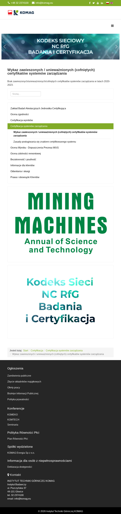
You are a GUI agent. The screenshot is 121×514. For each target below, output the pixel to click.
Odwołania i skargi (20, 171)
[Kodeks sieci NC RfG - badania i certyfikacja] (60, 301)
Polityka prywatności (18, 399)
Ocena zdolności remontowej (25, 153)
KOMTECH (13, 419)
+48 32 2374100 (19, 2)
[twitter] (94, 3)
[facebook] (89, 3)
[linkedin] (102, 3)
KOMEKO (12, 414)
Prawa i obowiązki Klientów (24, 177)
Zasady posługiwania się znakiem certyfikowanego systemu (44, 141)
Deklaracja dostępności (19, 467)
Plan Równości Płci (17, 438)
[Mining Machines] (60, 223)
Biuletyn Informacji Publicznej (22, 393)
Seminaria (12, 424)
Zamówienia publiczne (19, 375)
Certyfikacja (37, 350)
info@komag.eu (44, 2)
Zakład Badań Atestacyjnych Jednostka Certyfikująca (38, 108)
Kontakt (15, 474)
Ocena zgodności (19, 114)
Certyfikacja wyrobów (21, 120)
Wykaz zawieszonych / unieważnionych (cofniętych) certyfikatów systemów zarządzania (55, 134)
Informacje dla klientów (22, 165)
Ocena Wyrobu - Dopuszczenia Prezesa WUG (34, 147)
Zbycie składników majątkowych (24, 381)
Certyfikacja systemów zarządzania (28, 126)
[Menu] (112, 25)
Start (25, 350)
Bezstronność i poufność (23, 159)
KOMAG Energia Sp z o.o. (21, 453)
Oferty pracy (13, 387)
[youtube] (98, 3)
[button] (60, 46)
